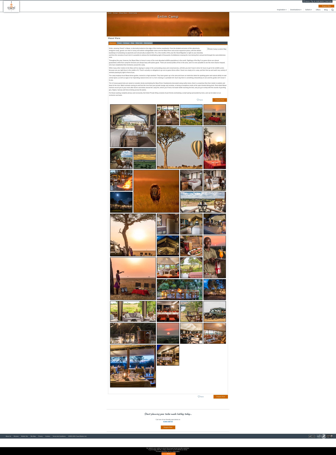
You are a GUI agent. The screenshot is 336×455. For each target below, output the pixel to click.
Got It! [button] (168, 453)
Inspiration (281, 10)
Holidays (126, 43)
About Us (8, 436)
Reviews (16, 436)
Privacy (40, 436)
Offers (318, 10)
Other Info (139, 43)
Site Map (33, 436)
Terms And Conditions (59, 436)
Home (110, 13)
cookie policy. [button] (176, 451)
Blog (326, 10)
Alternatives (148, 43)
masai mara (123, 13)
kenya (115, 13)
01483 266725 (320, 1)
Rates (119, 43)
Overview (113, 43)
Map (132, 43)
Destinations (295, 10)
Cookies (47, 436)
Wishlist (307, 1)
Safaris (308, 10)
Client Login (328, 1)
